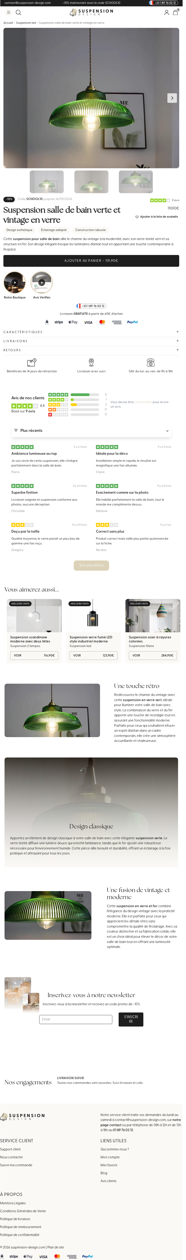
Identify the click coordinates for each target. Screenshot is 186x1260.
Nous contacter (11, 1157)
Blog (103, 1173)
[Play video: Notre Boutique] (14, 282)
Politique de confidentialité (19, 1235)
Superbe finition (24, 493)
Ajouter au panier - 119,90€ (91, 261)
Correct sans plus (110, 532)
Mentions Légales (13, 1203)
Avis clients (108, 1181)
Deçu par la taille (25, 532)
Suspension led (26, 23)
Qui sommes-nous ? (114, 1149)
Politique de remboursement (20, 1227)
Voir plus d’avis (91, 565)
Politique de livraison (15, 1219)
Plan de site (55, 1247)
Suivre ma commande (16, 1165)
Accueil (8, 23)
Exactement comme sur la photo (122, 493)
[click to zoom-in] (91, 98)
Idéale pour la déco (112, 454)
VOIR (34, 655)
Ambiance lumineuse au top (34, 454)
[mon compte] (166, 12)
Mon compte (110, 1157)
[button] (8, 12)
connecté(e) (143, 402)
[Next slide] (172, 98)
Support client (10, 1149)
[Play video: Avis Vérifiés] (41, 282)
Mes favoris (108, 1165)
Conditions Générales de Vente (23, 1211)
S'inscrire (131, 1019)
